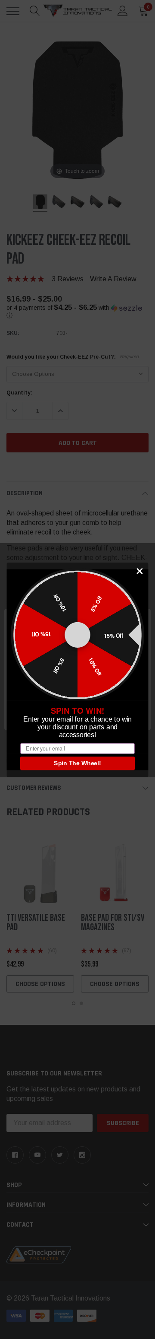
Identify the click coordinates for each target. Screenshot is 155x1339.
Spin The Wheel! (77, 763)
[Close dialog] (140, 571)
